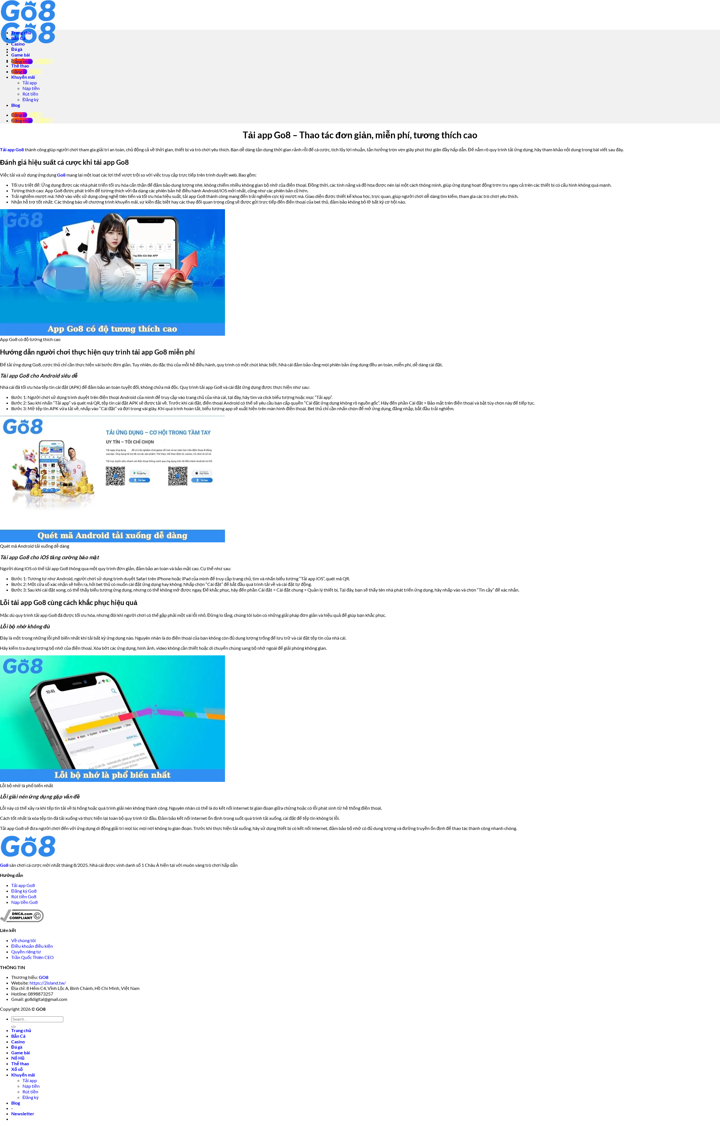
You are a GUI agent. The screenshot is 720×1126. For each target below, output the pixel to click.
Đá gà (16, 49)
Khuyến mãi (23, 77)
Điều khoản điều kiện (32, 946)
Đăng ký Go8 (24, 890)
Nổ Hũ (17, 1057)
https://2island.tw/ (48, 982)
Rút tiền (30, 93)
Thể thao (20, 65)
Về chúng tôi (24, 940)
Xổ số (17, 1069)
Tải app (29, 82)
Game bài (20, 54)
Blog (15, 105)
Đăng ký (30, 99)
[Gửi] (13, 1027)
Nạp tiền (31, 88)
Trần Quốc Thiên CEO (32, 957)
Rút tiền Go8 (24, 896)
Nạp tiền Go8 (24, 902)
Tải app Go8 (23, 885)
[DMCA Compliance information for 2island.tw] (22, 920)
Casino (18, 43)
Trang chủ (21, 32)
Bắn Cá (18, 38)
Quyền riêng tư (26, 951)
